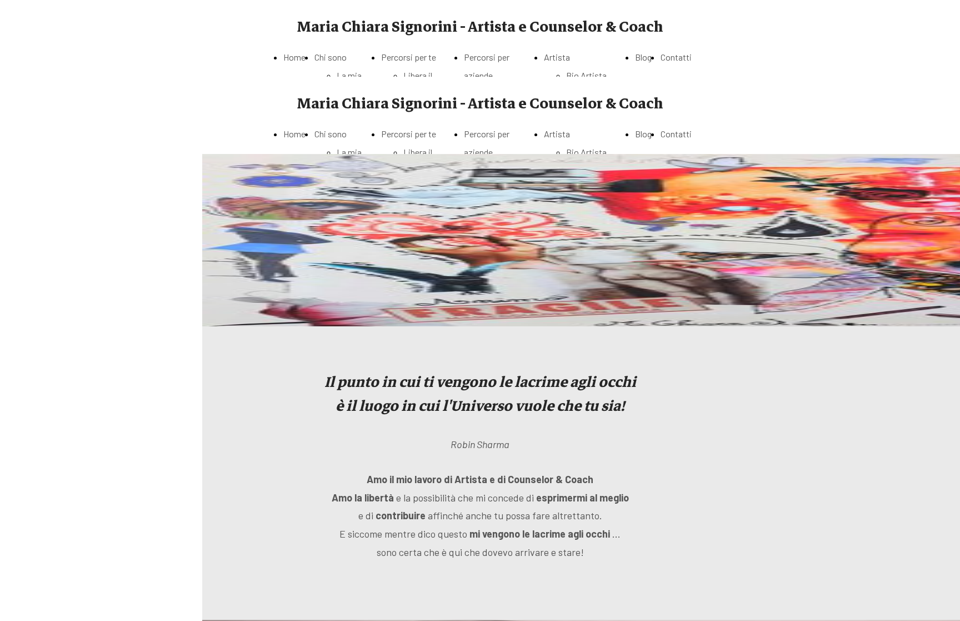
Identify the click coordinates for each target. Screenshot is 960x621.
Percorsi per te (408, 57)
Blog (643, 57)
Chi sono (330, 57)
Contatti (676, 57)
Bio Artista (586, 75)
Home (294, 57)
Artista (557, 57)
